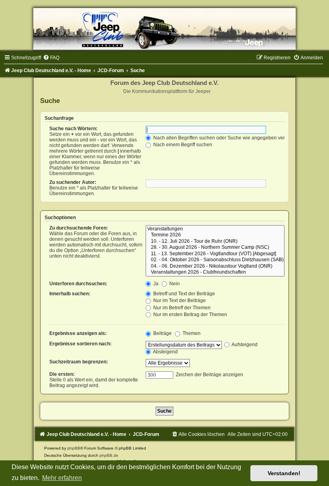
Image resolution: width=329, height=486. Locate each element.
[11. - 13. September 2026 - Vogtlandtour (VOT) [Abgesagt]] (215, 254)
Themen (191, 333)
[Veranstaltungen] (215, 229)
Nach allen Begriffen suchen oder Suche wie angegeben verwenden (227, 138)
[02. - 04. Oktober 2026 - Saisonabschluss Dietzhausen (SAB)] (215, 260)
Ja (155, 283)
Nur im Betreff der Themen (181, 308)
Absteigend (165, 352)
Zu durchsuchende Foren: (78, 228)
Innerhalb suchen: (69, 293)
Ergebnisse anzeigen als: (78, 333)
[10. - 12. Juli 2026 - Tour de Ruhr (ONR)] (215, 241)
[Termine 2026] (215, 235)
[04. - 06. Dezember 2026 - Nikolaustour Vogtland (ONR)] (215, 266)
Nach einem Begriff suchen (182, 144)
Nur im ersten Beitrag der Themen (189, 314)
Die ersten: (62, 374)
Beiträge (162, 333)
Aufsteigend (244, 344)
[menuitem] (51, 57)
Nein (174, 283)
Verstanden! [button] (284, 473)
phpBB (73, 448)
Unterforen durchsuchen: (78, 283)
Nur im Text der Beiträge (179, 300)
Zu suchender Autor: (72, 182)
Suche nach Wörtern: (73, 128)
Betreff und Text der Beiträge (183, 293)
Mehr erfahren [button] (62, 477)
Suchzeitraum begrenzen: (78, 362)
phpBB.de (109, 455)
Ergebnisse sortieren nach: (80, 344)
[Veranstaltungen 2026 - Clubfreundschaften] (215, 272)
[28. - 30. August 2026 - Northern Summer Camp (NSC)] (215, 247)
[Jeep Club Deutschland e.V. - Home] (164, 29)
